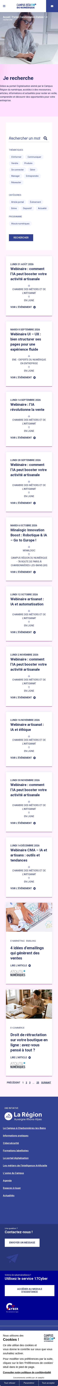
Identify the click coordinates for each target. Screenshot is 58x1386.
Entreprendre (32, 176)
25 (37, 1082)
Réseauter (16, 182)
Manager (15, 176)
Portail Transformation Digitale (27, 17)
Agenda (7, 1180)
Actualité (42, 208)
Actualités (8, 1195)
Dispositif (27, 208)
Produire (28, 163)
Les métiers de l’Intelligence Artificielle (25, 1165)
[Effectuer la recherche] (45, 138)
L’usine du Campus (13, 1173)
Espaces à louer (12, 1188)
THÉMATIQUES (16, 150)
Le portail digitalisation (16, 1158)
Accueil (6, 17)
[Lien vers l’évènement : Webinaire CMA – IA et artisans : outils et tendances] (29, 867)
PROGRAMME (15, 216)
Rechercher (21, 237)
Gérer (32, 169)
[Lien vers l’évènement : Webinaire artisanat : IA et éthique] (29, 739)
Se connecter (17, 169)
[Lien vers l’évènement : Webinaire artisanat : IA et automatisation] (29, 613)
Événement (35, 202)
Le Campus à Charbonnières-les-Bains (24, 1128)
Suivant (46, 1082)
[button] (4, 6)
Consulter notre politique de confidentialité (27, 1372)
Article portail (17, 202)
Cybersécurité (11, 1143)
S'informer (16, 157)
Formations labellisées (16, 1150)
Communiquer (34, 157)
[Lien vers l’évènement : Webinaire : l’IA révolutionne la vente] (29, 419)
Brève (14, 208)
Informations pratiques (15, 1135)
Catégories (15, 195)
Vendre (14, 163)
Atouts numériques (20, 223)
